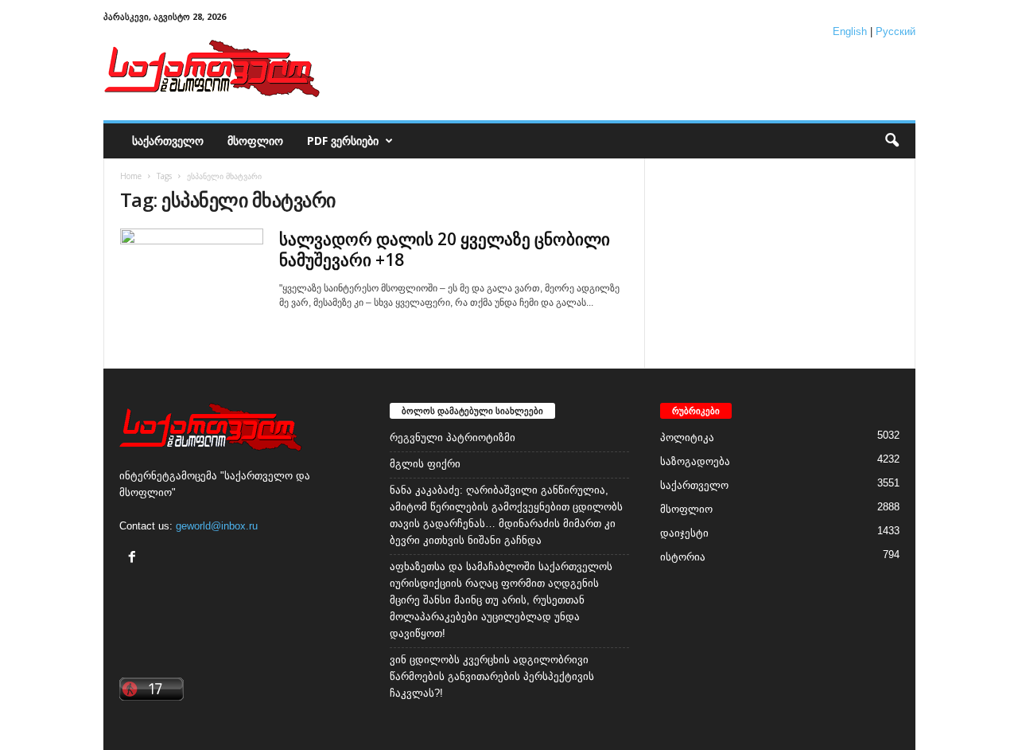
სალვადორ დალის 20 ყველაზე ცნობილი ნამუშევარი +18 (444, 249)
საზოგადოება (695, 461)
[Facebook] (134, 558)
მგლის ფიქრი (425, 464)
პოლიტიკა (687, 437)
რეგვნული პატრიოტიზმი (452, 437)
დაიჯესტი (684, 533)
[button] (891, 140)
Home (131, 176)
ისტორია (682, 557)
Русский (895, 31)
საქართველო (168, 140)
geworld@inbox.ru (217, 526)
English (850, 31)
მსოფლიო (255, 140)
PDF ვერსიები (343, 140)
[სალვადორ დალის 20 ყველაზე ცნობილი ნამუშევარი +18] (191, 282)
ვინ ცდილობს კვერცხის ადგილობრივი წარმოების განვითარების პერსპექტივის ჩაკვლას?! (492, 676)
